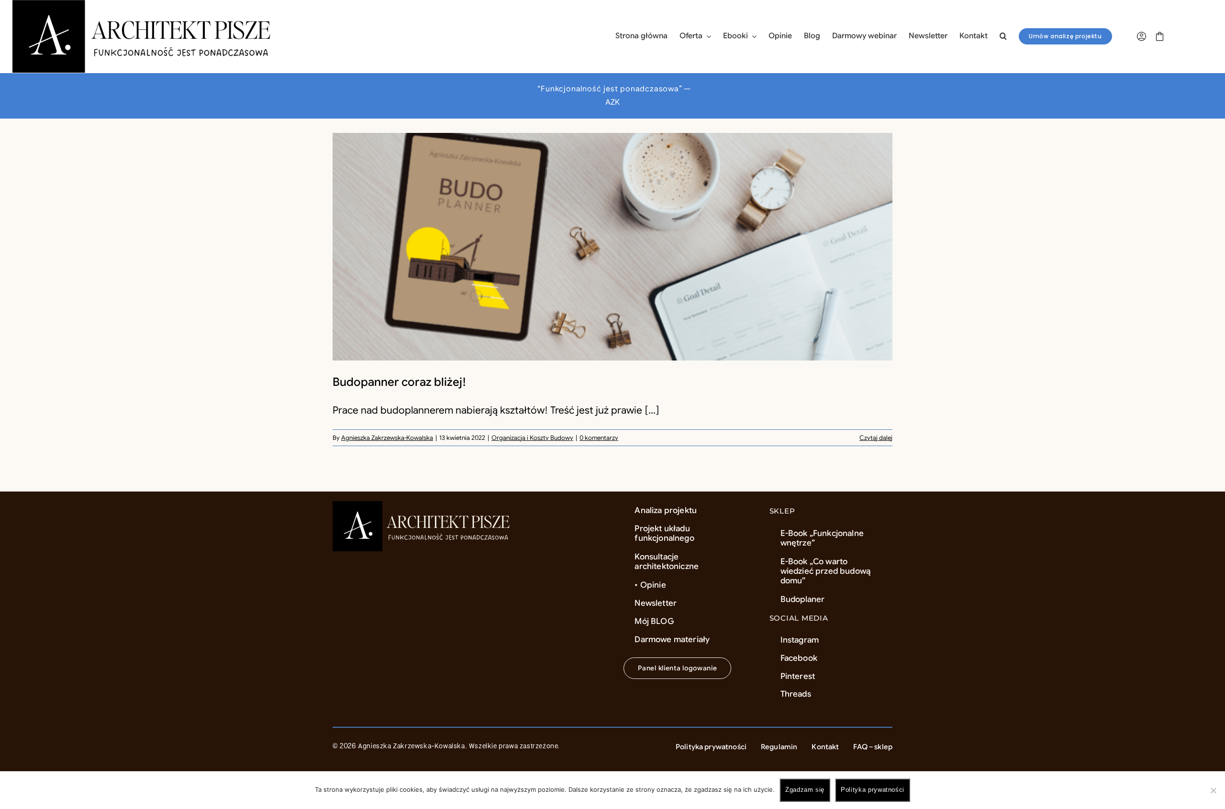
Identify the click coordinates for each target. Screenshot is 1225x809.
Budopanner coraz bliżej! (399, 382)
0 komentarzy (598, 438)
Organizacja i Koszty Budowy (532, 438)
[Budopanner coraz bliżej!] (612, 247)
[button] (1003, 36)
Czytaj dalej (875, 438)
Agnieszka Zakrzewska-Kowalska (387, 438)
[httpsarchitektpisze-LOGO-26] (423, 506)
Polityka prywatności (872, 789)
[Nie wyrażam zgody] (1213, 790)
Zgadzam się (804, 789)
